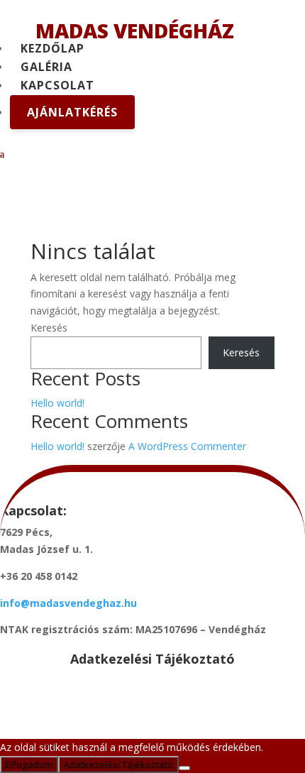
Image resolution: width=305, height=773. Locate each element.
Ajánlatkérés (72, 112)
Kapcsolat (57, 85)
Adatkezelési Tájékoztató (118, 764)
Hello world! (57, 403)
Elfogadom (29, 764)
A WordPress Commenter (187, 446)
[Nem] (184, 768)
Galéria (46, 67)
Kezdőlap (52, 48)
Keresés (48, 327)
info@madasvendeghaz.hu (68, 603)
